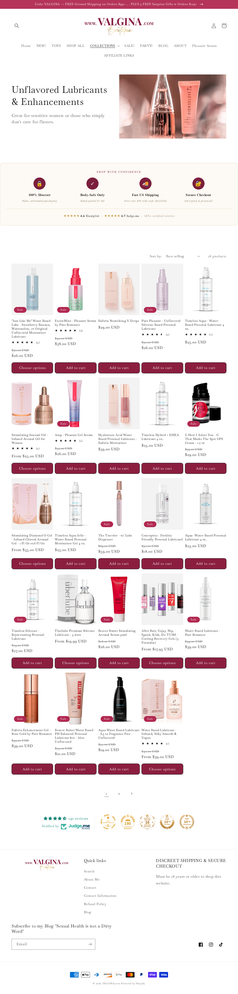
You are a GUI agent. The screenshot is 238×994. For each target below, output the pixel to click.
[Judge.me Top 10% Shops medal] (167, 821)
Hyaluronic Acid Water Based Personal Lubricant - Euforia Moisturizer (117, 439)
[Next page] (131, 793)
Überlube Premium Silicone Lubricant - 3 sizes (75, 633)
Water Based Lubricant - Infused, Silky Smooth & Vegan (159, 734)
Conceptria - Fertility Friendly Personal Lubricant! (162, 537)
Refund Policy (95, 904)
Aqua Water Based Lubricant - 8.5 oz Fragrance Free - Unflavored (118, 734)
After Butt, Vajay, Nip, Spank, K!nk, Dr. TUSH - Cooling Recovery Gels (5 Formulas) (160, 637)
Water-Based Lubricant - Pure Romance (202, 633)
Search (89, 871)
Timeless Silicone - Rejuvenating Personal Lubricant (28, 635)
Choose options (32, 367)
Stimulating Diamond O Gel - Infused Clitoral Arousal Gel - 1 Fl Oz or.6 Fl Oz (32, 539)
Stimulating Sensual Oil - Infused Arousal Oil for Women (30, 439)
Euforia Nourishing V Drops (118, 321)
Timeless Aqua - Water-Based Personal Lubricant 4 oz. (204, 325)
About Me (92, 879)
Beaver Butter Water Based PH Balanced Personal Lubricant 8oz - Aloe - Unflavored (74, 736)
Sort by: (156, 256)
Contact (90, 887)
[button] (17, 26)
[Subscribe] (90, 944)
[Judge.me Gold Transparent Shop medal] (108, 821)
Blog (87, 912)
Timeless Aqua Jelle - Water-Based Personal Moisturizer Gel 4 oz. (70, 539)
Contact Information (100, 896)
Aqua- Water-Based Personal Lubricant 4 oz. (205, 537)
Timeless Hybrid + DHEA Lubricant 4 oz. (160, 437)
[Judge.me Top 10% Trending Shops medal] (186, 821)
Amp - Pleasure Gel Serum (74, 435)
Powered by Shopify (133, 983)
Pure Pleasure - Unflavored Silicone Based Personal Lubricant (161, 325)
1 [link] (106, 793)
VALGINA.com (111, 983)
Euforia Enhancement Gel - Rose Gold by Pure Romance (32, 732)
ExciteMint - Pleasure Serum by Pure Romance (75, 323)
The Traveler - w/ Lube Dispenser (115, 537)
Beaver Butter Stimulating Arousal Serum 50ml (117, 633)
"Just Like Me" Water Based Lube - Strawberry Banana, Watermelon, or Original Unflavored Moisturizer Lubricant (31, 329)
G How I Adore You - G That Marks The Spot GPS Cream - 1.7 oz (204, 439)
